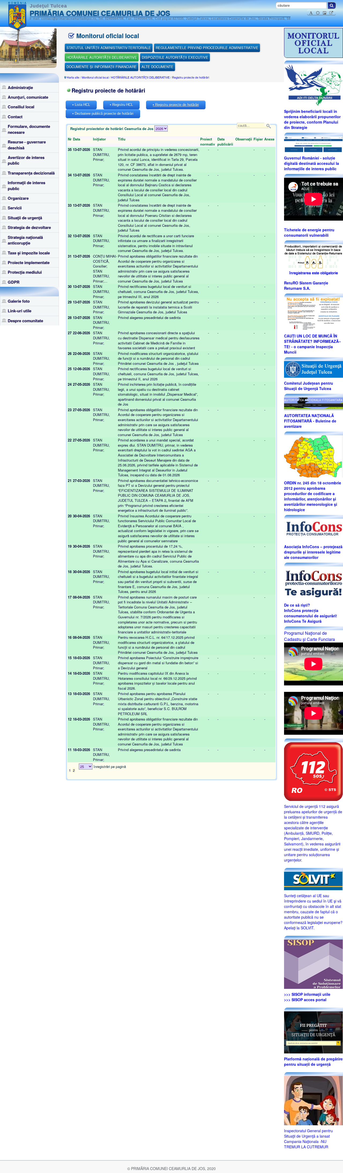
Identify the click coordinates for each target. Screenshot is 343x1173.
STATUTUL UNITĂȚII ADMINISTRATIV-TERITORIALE (108, 47)
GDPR (14, 282)
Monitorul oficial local (95, 77)
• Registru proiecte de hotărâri (176, 105)
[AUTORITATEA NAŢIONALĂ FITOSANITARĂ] (313, 403)
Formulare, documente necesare (29, 129)
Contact (15, 117)
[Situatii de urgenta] (313, 1031)
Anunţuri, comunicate (28, 97)
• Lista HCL (81, 105)
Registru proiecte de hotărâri (190, 77)
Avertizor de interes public (26, 160)
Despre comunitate (25, 321)
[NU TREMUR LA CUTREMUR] (313, 1100)
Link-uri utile (19, 311)
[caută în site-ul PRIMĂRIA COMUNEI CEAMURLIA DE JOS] (332, 5)
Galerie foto (19, 301)
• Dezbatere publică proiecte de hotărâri (102, 114)
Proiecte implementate (29, 262)
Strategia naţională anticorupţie (25, 240)
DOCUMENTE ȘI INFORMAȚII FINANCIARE (101, 66)
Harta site (73, 77)
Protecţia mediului (25, 272)
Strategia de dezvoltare (29, 227)
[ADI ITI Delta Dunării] (313, 84)
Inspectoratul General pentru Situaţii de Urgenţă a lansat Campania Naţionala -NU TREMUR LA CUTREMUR (308, 1138)
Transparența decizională (31, 173)
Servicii (15, 208)
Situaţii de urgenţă (25, 218)
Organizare (18, 198)
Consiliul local (21, 107)
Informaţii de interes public (26, 185)
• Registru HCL (121, 105)
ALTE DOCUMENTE (157, 66)
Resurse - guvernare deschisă (27, 144)
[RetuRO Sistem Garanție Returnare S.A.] (313, 260)
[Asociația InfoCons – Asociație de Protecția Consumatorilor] (313, 529)
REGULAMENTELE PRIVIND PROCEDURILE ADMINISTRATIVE (207, 47)
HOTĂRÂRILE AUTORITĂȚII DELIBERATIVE (101, 57)
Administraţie (20, 87)
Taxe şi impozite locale (29, 253)
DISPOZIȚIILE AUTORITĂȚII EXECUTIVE (175, 57)
